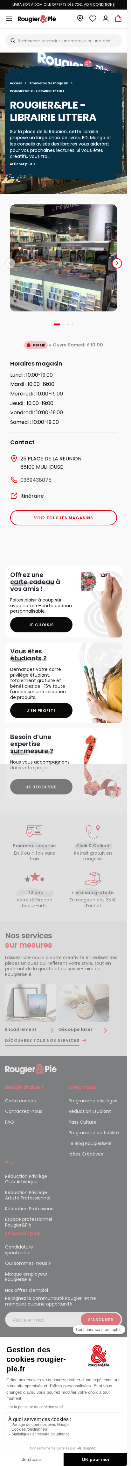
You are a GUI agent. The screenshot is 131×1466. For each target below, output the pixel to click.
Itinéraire (32, 496)
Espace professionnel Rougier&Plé (28, 1222)
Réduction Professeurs (30, 1209)
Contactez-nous (23, 1111)
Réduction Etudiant (90, 1111)
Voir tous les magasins (63, 518)
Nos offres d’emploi (26, 1290)
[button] (80, 20)
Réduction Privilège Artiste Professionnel (27, 1195)
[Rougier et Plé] (31, 1068)
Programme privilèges (93, 1101)
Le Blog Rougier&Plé (90, 1143)
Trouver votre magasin (48, 83)
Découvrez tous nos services (42, 1040)
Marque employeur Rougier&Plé (26, 1277)
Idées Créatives (86, 1154)
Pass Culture (82, 1122)
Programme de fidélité (94, 1132)
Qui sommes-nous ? (28, 1263)
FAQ (9, 1122)
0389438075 (36, 480)
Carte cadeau (20, 1101)
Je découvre (41, 787)
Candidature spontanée (19, 1250)
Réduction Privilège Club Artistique (26, 1179)
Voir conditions (99, 4)
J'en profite (41, 710)
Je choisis (41, 625)
